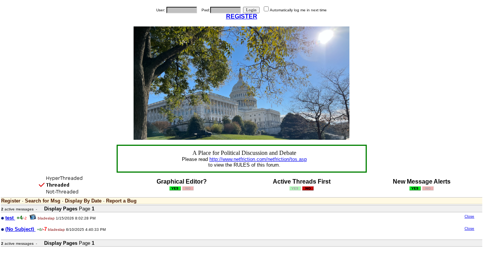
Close (469, 216)
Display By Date (83, 201)
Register (10, 201)
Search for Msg (42, 201)
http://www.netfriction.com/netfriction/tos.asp (258, 159)
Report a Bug (121, 201)
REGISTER (241, 16)
